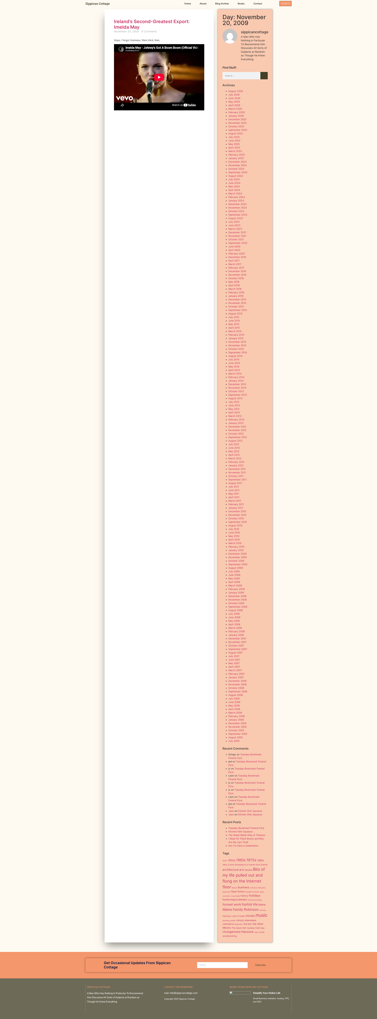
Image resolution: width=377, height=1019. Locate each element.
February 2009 (236, 589)
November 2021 (237, 235)
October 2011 (235, 476)
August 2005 (235, 737)
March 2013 (235, 416)
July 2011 (233, 486)
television (239, 924)
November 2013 (237, 387)
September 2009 (237, 564)
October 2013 (236, 391)
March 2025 (235, 151)
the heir (248, 924)
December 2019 (237, 257)
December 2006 (237, 680)
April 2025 (234, 147)
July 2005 (234, 740)
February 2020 (236, 253)
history (244, 895)
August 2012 (235, 440)
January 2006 (236, 719)
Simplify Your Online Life (266, 993)
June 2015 (234, 320)
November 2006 (237, 684)
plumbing (226, 921)
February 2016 (236, 292)
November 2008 (237, 599)
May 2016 (233, 281)
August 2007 (235, 652)
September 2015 (237, 310)
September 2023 (237, 214)
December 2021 (237, 232)
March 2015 (235, 331)
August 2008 (235, 610)
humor (247, 904)
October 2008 (236, 603)
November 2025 (237, 122)
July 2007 (233, 656)
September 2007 (237, 649)
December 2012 (237, 426)
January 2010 (235, 550)
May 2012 (233, 451)
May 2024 (234, 186)
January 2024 (236, 200)
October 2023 (236, 211)
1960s (241, 860)
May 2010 (233, 536)
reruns (240, 920)
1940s (225, 861)
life (255, 904)
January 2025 (236, 158)
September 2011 (237, 479)
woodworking (230, 936)
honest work (232, 904)
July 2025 (234, 137)
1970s (251, 860)
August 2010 (235, 525)
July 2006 (234, 698)
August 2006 (235, 695)
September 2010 (237, 521)
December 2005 (237, 723)
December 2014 (237, 341)
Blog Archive (222, 3)
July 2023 (234, 221)
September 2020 (237, 242)
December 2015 (237, 299)
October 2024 (236, 168)
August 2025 (235, 133)
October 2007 (236, 645)
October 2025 (236, 126)
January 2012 (235, 465)
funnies (248, 892)
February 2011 (236, 504)
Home (187, 3)
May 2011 (233, 493)
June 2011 (233, 490)
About (203, 3)
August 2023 (235, 218)
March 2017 (234, 264)
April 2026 (234, 105)
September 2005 (237, 733)
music (261, 915)
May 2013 (233, 408)
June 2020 (234, 246)
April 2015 (234, 327)
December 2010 (237, 511)
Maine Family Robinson (241, 909)
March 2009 (235, 585)
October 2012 (236, 433)
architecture (231, 869)
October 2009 (236, 560)
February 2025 (236, 154)
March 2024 (235, 193)
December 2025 (237, 119)
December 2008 (237, 596)
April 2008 (234, 624)
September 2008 (237, 606)
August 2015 (235, 313)
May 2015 (233, 324)
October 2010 (236, 518)
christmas (253, 888)
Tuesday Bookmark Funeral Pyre (246, 828)
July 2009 (234, 571)
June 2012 (234, 447)
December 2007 (237, 638)
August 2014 (235, 355)
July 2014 (233, 359)
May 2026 (234, 101)
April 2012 (234, 454)
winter (262, 932)
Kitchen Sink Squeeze (250, 810)
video (256, 932)
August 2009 (235, 567)
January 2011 (235, 507)
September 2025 (237, 129)
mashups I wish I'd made (234, 916)
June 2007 (234, 659)
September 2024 (237, 172)
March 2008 (235, 627)
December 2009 (237, 553)
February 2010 (236, 546)
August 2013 (235, 398)
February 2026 (236, 112)
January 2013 (235, 423)
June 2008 (234, 617)
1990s (225, 865)
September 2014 (237, 352)
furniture (255, 892)
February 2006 (236, 716)
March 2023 (235, 228)
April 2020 (234, 250)
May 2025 (234, 144)
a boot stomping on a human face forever (248, 864)
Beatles (248, 870)
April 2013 (234, 412)
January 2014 (235, 380)
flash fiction (238, 891)
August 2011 (235, 483)
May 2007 (234, 663)
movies (250, 915)
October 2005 (236, 730)
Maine (262, 904)
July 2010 (233, 529)
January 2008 (236, 634)
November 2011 (237, 472)
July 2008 (234, 613)
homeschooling (255, 900)
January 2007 (236, 677)
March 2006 (235, 712)
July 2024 (234, 179)
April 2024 (234, 189)
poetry (233, 921)
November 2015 (237, 303)
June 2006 (234, 702)
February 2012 (236, 461)
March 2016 (235, 288)
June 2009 (234, 574)
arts (241, 869)
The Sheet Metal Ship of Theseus (246, 835)
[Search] (264, 75)
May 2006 (234, 705)
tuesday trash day (255, 928)
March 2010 (235, 543)
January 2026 (236, 115)
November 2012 (237, 430)
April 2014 (234, 370)
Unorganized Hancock (238, 932)
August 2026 (235, 91)
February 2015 (236, 334)
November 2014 (237, 345)
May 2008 (234, 620)
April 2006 (234, 709)
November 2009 (237, 557)
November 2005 (237, 726)
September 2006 (237, 691)
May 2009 (234, 578)
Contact (257, 3)
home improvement (235, 899)
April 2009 (234, 581)
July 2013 (233, 401)
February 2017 (236, 267)
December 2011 (237, 468)
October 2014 (236, 348)
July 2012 (233, 444)
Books (241, 3)
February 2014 (236, 377)
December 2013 (237, 384)
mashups (262, 910)
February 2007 (236, 673)
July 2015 (233, 317)
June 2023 (234, 225)
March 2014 (235, 373)
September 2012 (237, 437)
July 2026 (234, 94)
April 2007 (234, 666)
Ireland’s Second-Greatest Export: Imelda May (152, 24)
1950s (231, 860)
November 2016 (237, 274)
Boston (234, 888)
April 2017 (234, 260)
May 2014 (233, 366)
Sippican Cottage (97, 3)
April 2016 (234, 285)
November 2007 (237, 642)
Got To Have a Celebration (243, 845)
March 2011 (234, 500)
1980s (260, 860)
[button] (273, 3)
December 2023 (237, 204)
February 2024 (236, 197)
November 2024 (237, 165)
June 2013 (234, 405)
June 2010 (234, 532)
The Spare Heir (239, 928)
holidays (254, 895)
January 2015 (235, 338)
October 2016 (236, 278)
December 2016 (237, 271)
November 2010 (237, 514)
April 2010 (234, 539)
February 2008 (236, 631)
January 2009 (236, 592)
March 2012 (235, 458)
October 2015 (236, 306)
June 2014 (234, 363)
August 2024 (235, 175)
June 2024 (234, 182)
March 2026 (235, 108)
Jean (231, 810)
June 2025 (234, 140)
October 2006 (236, 687)
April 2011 (233, 497)
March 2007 (235, 670)
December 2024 (237, 161)
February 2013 (236, 419)
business (243, 887)
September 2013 (237, 394)
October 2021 (236, 239)
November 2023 (237, 207)
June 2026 (234, 98)
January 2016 (235, 295)
